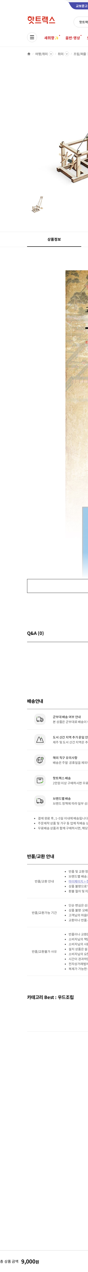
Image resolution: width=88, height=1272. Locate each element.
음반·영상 (72, 37)
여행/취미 (41, 54)
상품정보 (54, 239)
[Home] (29, 54)
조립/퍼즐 (80, 54)
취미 (61, 54)
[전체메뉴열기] (32, 37)
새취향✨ (51, 37)
